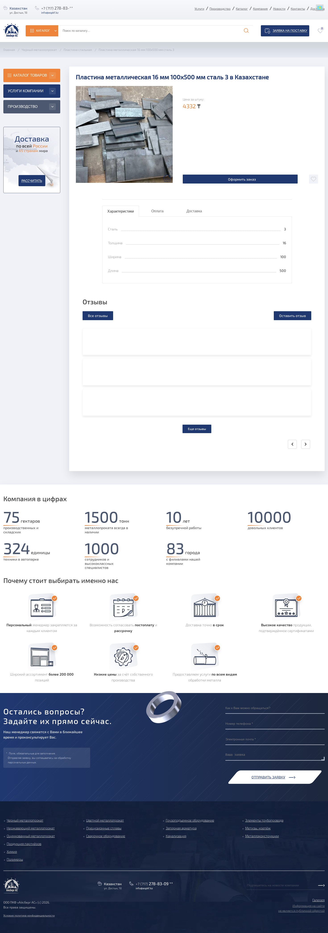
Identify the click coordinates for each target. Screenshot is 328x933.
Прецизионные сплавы (103, 828)
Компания (260, 8)
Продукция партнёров (24, 844)
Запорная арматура (181, 828)
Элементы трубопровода (264, 820)
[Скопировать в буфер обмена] (63, 12)
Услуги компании (26, 91)
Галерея (318, 900)
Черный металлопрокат (25, 820)
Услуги (199, 8)
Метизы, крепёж (258, 828)
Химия (12, 852)
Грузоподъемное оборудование (190, 820)
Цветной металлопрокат (105, 820)
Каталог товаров (30, 75)
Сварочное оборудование (105, 836)
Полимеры (15, 859)
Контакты (298, 8)
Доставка (194, 211)
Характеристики (120, 211)
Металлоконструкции (262, 836)
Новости (279, 8)
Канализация (176, 836)
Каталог (242, 8)
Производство (220, 8)
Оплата (157, 211)
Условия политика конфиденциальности (29, 915)
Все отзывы (98, 315)
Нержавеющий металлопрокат (31, 828)
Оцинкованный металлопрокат (31, 836)
